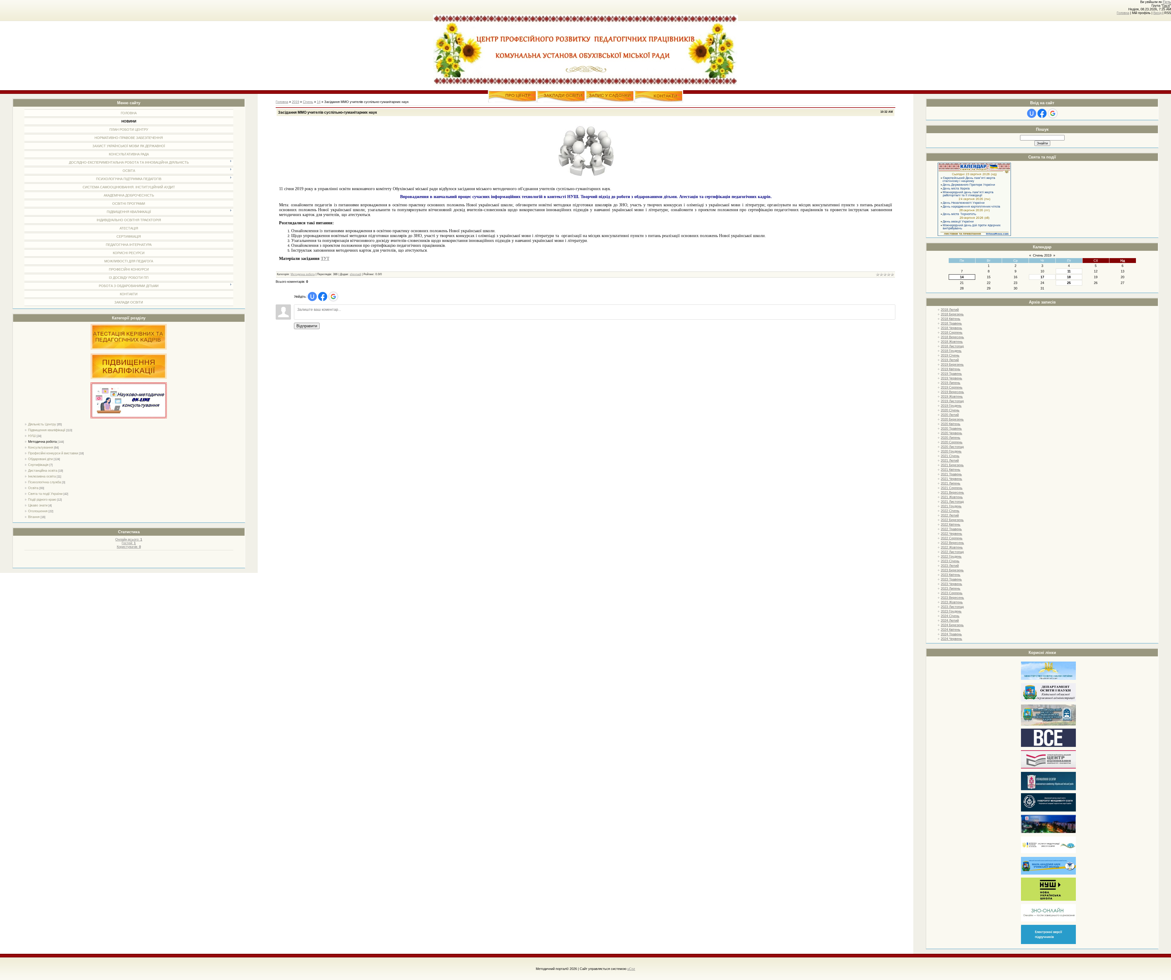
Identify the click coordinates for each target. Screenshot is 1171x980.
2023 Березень (952, 570)
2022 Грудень (951, 556)
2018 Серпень (951, 332)
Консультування (40, 447)
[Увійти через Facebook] (1042, 113)
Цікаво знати (38, 505)
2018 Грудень (951, 351)
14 (962, 277)
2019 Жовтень (952, 396)
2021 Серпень (951, 488)
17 (1042, 277)
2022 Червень (951, 533)
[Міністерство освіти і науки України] (1048, 678)
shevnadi (355, 274)
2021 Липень (950, 483)
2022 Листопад (952, 552)
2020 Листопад (952, 447)
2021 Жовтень (952, 497)
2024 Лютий (950, 620)
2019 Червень (951, 378)
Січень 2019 (1042, 255)
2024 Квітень (950, 629)
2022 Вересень (952, 543)
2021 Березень (952, 465)
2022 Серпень (951, 538)
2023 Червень (951, 584)
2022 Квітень (950, 524)
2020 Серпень (951, 442)
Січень (308, 102)
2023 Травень (951, 579)
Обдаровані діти (40, 459)
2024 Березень (952, 625)
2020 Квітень (950, 424)
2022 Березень (952, 520)
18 (1069, 277)
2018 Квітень (950, 319)
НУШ (32, 436)
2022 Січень (950, 511)
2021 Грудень (951, 506)
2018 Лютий (950, 309)
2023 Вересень (952, 597)
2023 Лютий (950, 565)
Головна (1123, 13)
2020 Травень (951, 428)
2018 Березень (952, 314)
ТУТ (325, 258)
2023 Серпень (951, 593)
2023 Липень (950, 588)
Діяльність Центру (42, 424)
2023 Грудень (951, 611)
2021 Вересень (952, 492)
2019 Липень (950, 383)
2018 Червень (951, 328)
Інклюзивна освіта (42, 476)
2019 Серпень (951, 387)
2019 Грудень (951, 405)
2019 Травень (951, 373)
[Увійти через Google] (1053, 113)
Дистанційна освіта (42, 470)
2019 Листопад (952, 401)
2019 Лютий (950, 360)
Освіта (33, 488)
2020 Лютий (950, 415)
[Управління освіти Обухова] (1048, 789)
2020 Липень (950, 437)
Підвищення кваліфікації (46, 430)
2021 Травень (951, 474)
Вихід (1157, 13)
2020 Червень (951, 433)
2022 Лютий (950, 515)
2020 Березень (952, 419)
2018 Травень (951, 323)
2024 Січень (950, 616)
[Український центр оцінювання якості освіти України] (1048, 767)
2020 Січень (950, 410)
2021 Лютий (950, 460)
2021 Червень (951, 479)
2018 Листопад (952, 346)
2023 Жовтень (952, 602)
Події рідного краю (42, 499)
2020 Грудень (951, 451)
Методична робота (42, 441)
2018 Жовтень (952, 341)
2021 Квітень (950, 469)
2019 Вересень (952, 392)
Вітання (34, 517)
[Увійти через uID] (1031, 113)
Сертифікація (38, 465)
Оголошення (38, 511)
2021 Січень (950, 456)
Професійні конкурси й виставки (53, 453)
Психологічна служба (44, 482)
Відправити (306, 326)
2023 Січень (950, 561)
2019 (295, 102)
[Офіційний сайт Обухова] (1048, 832)
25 (1069, 283)
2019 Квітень (950, 369)
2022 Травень (951, 529)
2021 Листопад (952, 501)
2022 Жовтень (952, 547)
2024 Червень (951, 639)
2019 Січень (950, 355)
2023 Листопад (952, 607)
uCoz (631, 969)
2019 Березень (952, 364)
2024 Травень (951, 634)
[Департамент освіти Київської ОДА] (1048, 700)
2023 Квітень (950, 575)
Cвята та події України (45, 493)
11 (1069, 271)
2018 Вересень (952, 337)
